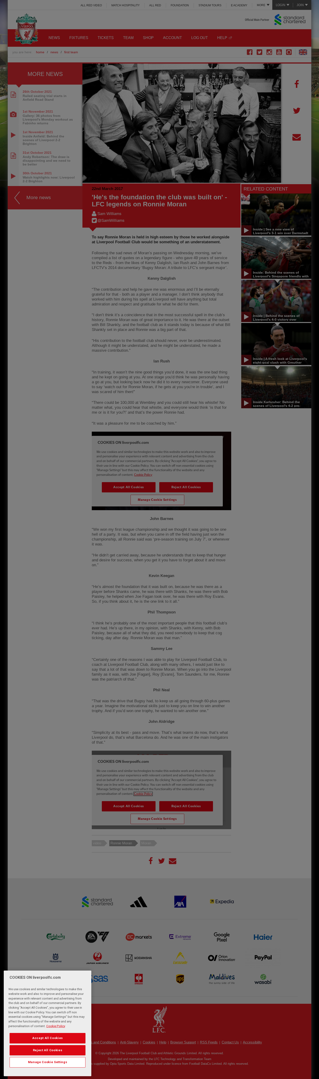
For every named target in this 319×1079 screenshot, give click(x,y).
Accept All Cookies (47, 1038)
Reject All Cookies (47, 1050)
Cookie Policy (55, 1026)
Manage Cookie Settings (47, 1062)
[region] (47, 1023)
